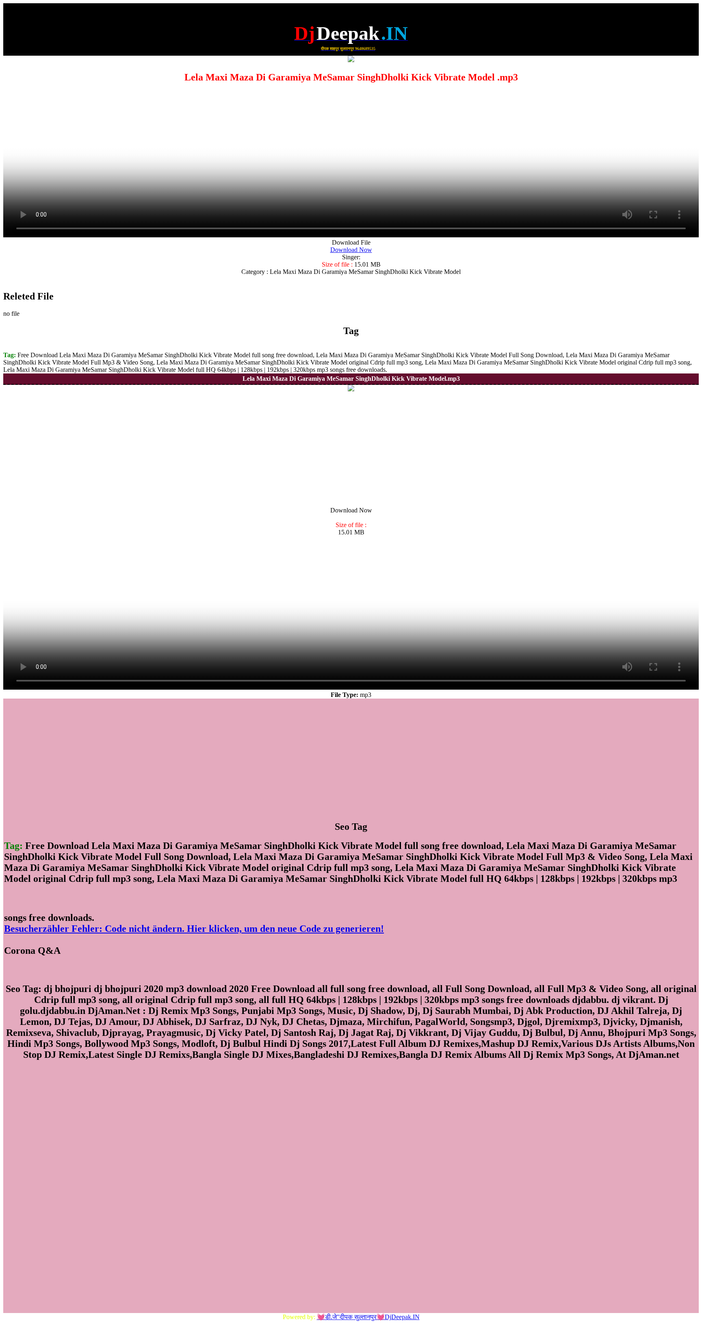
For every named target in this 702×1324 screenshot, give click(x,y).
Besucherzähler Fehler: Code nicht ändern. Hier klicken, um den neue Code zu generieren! (194, 928)
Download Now (351, 249)
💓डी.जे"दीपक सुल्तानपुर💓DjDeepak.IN (368, 1316)
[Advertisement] (351, 450)
